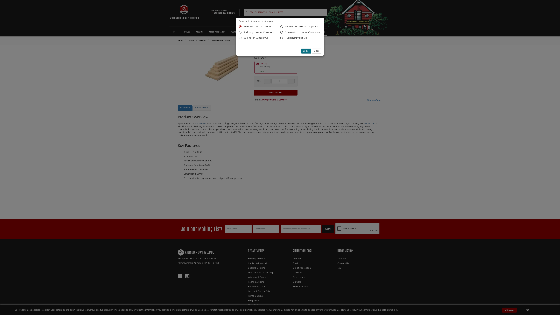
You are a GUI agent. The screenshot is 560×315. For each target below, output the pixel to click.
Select (306, 51)
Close (317, 51)
